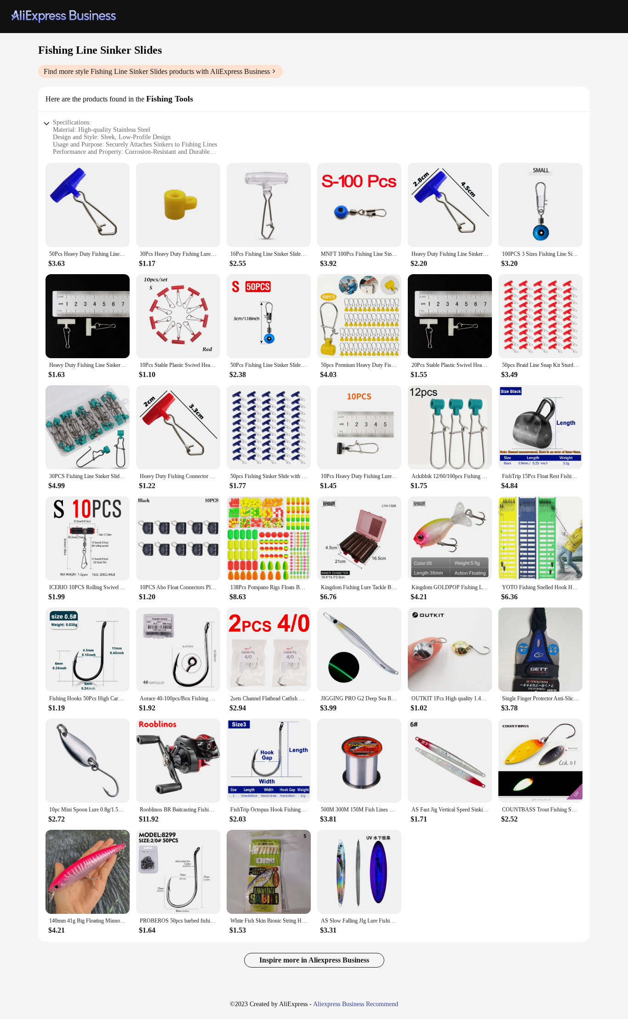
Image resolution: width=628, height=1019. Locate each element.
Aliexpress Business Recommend (355, 1004)
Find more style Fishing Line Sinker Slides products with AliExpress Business (157, 71)
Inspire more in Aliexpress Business (314, 960)
